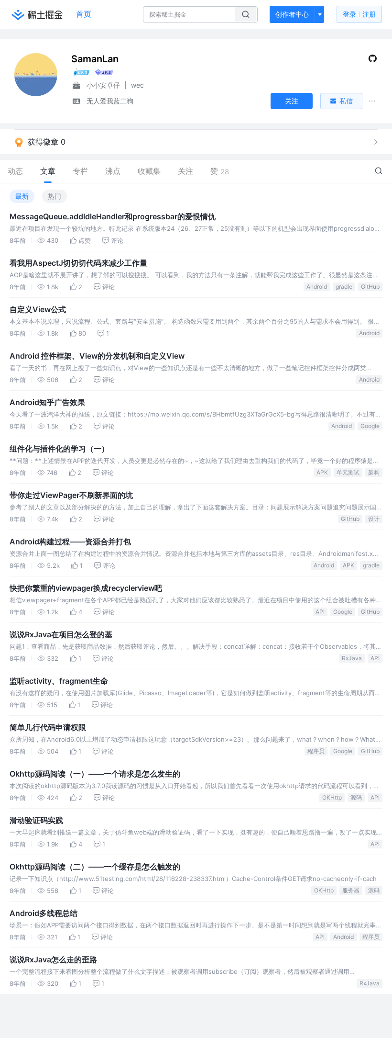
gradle (344, 286)
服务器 (350, 890)
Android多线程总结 (43, 913)
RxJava (352, 658)
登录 (359, 14)
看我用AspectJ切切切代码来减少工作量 (78, 263)
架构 (374, 472)
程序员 (316, 751)
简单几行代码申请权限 (48, 727)
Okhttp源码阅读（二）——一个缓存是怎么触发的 (95, 866)
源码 (356, 797)
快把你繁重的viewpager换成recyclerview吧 (86, 588)
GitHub (370, 286)
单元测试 (348, 472)
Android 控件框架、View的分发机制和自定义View (97, 356)
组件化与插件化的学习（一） (59, 448)
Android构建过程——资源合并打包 (70, 541)
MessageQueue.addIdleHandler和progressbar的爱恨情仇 (113, 216)
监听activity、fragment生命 (59, 681)
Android (316, 286)
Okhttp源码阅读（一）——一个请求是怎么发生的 (95, 773)
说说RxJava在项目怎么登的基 (61, 634)
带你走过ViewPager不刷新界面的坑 (71, 495)
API (320, 611)
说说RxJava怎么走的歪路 (53, 959)
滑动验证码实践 (36, 820)
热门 (54, 196)
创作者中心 (292, 14)
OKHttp (332, 797)
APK (322, 472)
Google (370, 425)
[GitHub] (373, 60)
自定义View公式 (38, 309)
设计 (374, 518)
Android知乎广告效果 (47, 402)
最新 (22, 196)
